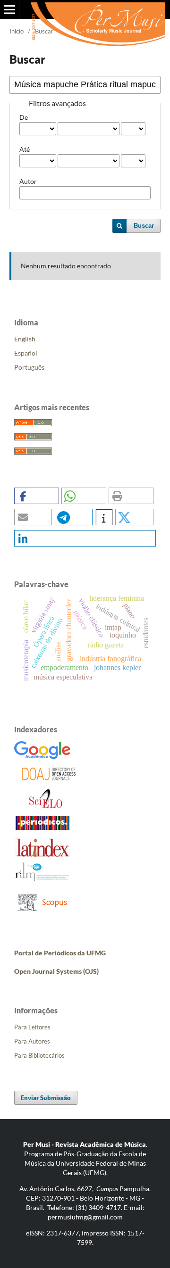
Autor (28, 181)
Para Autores (32, 1041)
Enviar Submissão (46, 1098)
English (24, 339)
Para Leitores (32, 1027)
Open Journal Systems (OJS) (56, 971)
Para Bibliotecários (39, 1055)
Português (29, 367)
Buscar (144, 225)
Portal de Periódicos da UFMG (60, 953)
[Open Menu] (9, 9)
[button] (36, 496)
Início (16, 31)
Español (25, 353)
